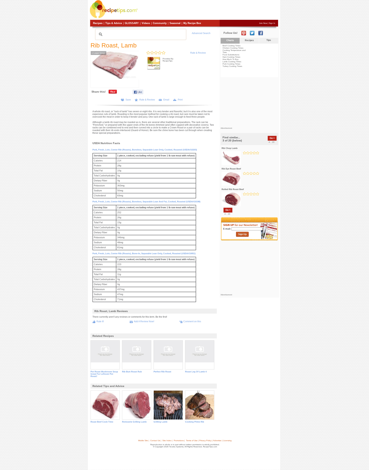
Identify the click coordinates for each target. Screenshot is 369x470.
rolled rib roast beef (233, 189)
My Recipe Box (192, 23)
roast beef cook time (102, 422)
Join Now (263, 23)
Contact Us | (155, 440)
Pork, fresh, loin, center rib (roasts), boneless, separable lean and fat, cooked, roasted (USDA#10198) (146, 201)
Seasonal (175, 23)
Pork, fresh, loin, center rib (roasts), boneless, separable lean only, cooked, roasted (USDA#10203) (144, 150)
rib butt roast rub (132, 371)
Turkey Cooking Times (232, 66)
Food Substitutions (231, 55)
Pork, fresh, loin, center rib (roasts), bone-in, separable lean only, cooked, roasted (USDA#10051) (144, 253)
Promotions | (179, 440)
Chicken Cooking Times (233, 48)
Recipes (97, 23)
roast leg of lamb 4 (196, 371)
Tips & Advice (113, 23)
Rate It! (100, 321)
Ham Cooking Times (231, 57)
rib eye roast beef (231, 169)
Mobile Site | (143, 440)
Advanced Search (201, 33)
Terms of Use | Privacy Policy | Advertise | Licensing (209, 440)
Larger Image (98, 53)
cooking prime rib (194, 422)
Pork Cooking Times (231, 64)
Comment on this (192, 321)
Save (128, 99)
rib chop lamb (230, 148)
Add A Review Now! (144, 321)
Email (166, 99)
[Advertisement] (208, 10)
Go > (272, 138)
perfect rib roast (162, 371)
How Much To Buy (231, 59)
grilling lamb (160, 422)
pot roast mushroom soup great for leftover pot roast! (104, 373)
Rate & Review (198, 52)
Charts (230, 40)
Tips (268, 40)
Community (160, 23)
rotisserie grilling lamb (134, 422)
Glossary (132, 23)
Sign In (272, 23)
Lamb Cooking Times (232, 62)
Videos (146, 23)
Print (180, 99)
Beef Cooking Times (231, 46)
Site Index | (167, 440)
